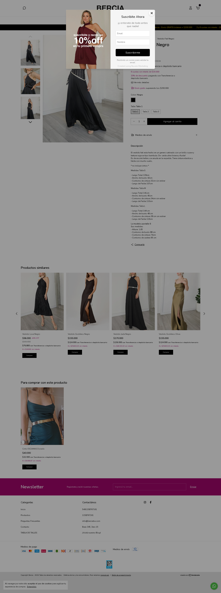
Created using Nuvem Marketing (133, 66)
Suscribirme (133, 52)
